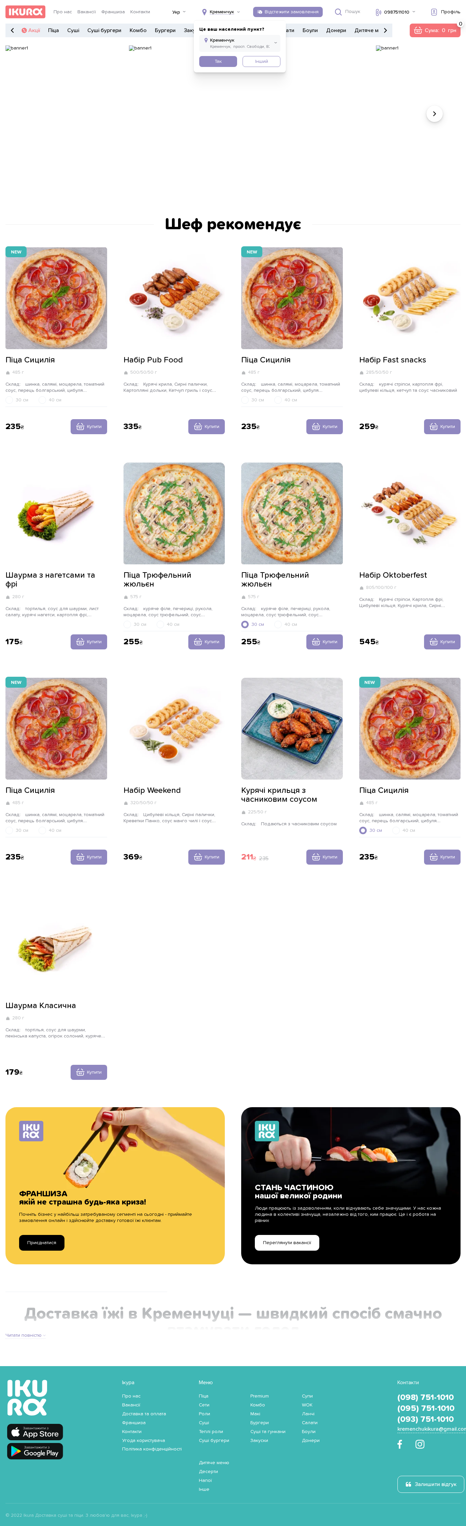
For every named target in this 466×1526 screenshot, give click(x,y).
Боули (310, 30)
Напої (205, 1480)
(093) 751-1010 (425, 1419)
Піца (53, 30)
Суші (73, 30)
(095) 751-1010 (425, 1408)
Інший (261, 61)
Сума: (435, 30)
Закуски (259, 1440)
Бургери (165, 30)
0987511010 (396, 12)
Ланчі (308, 1414)
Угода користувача (143, 1440)
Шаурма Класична (40, 1006)
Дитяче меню (371, 30)
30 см (22, 400)
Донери (336, 30)
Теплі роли (211, 1431)
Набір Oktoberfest (393, 575)
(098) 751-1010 (425, 1397)
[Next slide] (434, 114)
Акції (34, 30)
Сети (204, 1405)
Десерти (208, 1471)
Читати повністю (23, 1335)
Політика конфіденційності (152, 1449)
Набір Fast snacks (392, 360)
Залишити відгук (435, 1484)
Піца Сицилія (30, 360)
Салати (310, 1422)
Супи (307, 1396)
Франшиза (113, 12)
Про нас (63, 12)
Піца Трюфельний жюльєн (157, 579)
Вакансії (86, 12)
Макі (255, 1414)
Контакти (140, 12)
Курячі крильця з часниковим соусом (279, 794)
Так (218, 61)
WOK (307, 1405)
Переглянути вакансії (287, 1242)
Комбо (138, 30)
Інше (204, 1489)
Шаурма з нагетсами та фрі (50, 579)
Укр (176, 12)
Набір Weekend (152, 790)
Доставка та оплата (144, 1414)
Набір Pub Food (153, 360)
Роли (204, 1414)
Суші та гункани (268, 1431)
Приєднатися (41, 1242)
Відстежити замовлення (292, 12)
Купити (94, 426)
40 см (55, 400)
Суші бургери (104, 30)
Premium (259, 1396)
